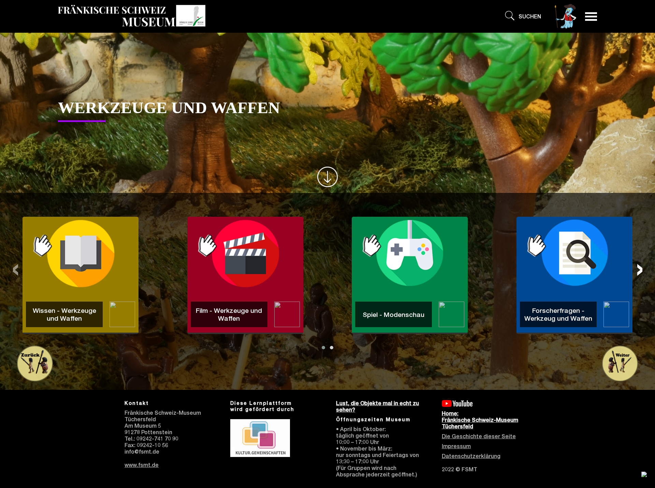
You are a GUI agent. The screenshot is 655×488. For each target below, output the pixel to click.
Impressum (456, 446)
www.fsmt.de (142, 465)
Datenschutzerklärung (471, 456)
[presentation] (15, 267)
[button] (323, 347)
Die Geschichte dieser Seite (479, 436)
